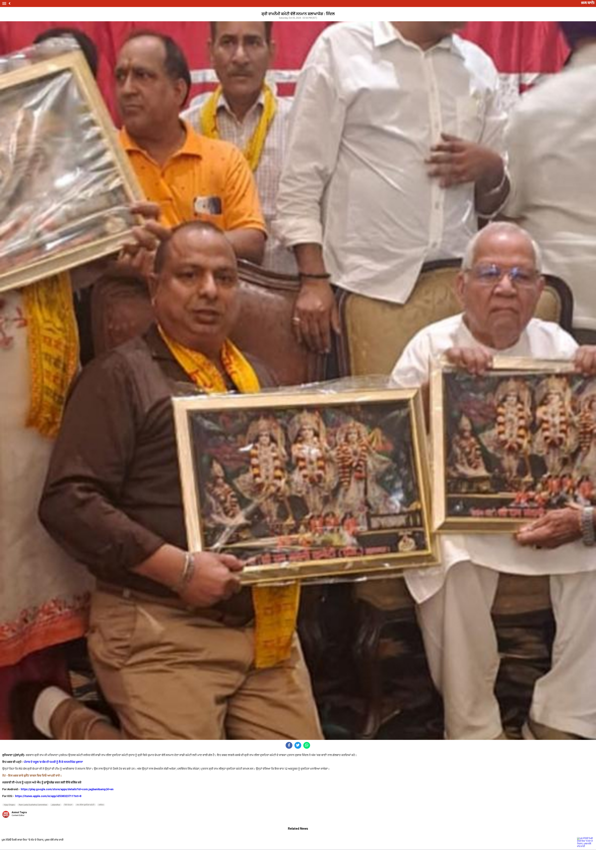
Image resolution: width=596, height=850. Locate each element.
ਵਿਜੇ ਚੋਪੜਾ (68, 805)
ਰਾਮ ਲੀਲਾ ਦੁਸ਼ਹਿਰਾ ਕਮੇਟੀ (85, 805)
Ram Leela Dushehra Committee (33, 805)
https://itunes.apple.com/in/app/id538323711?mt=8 (48, 796)
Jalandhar (55, 805)
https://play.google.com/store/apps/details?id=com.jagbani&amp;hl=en (67, 789)
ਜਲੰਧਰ (101, 805)
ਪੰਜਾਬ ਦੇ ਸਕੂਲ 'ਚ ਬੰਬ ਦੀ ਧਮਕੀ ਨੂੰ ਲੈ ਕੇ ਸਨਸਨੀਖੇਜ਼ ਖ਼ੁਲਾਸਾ (53, 761)
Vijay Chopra (9, 805)
